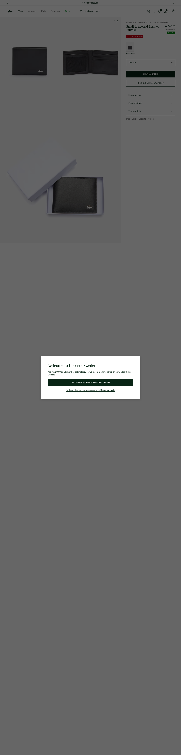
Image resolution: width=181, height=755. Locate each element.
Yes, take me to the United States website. (90, 382)
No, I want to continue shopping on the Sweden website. (90, 390)
